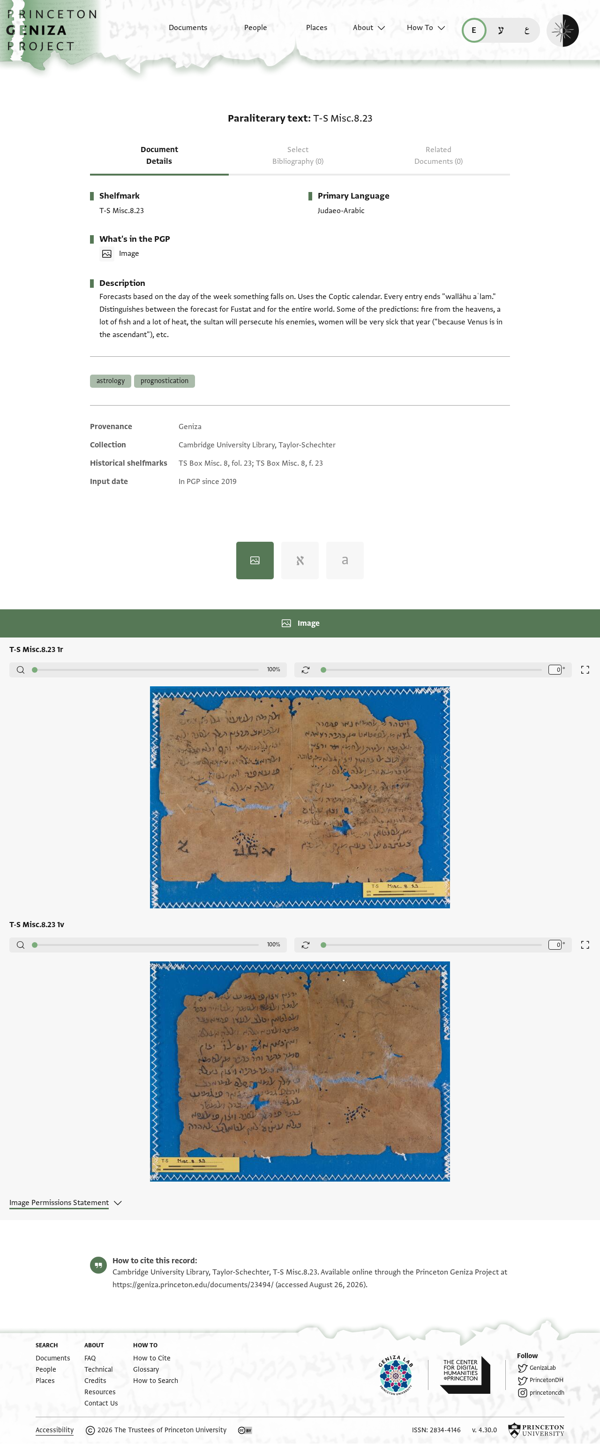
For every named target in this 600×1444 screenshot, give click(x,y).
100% (273, 669)
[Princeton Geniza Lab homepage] (403, 1375)
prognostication (164, 380)
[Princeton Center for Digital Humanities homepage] (473, 1375)
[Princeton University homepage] (536, 1430)
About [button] (363, 27)
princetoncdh (547, 1393)
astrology (111, 380)
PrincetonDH (546, 1380)
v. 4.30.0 (484, 1430)
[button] (54, 35)
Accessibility (55, 1430)
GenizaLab (543, 1368)
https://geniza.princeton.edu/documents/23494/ (193, 1285)
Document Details (159, 155)
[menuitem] (179, 32)
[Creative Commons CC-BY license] (245, 1430)
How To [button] (420, 27)
